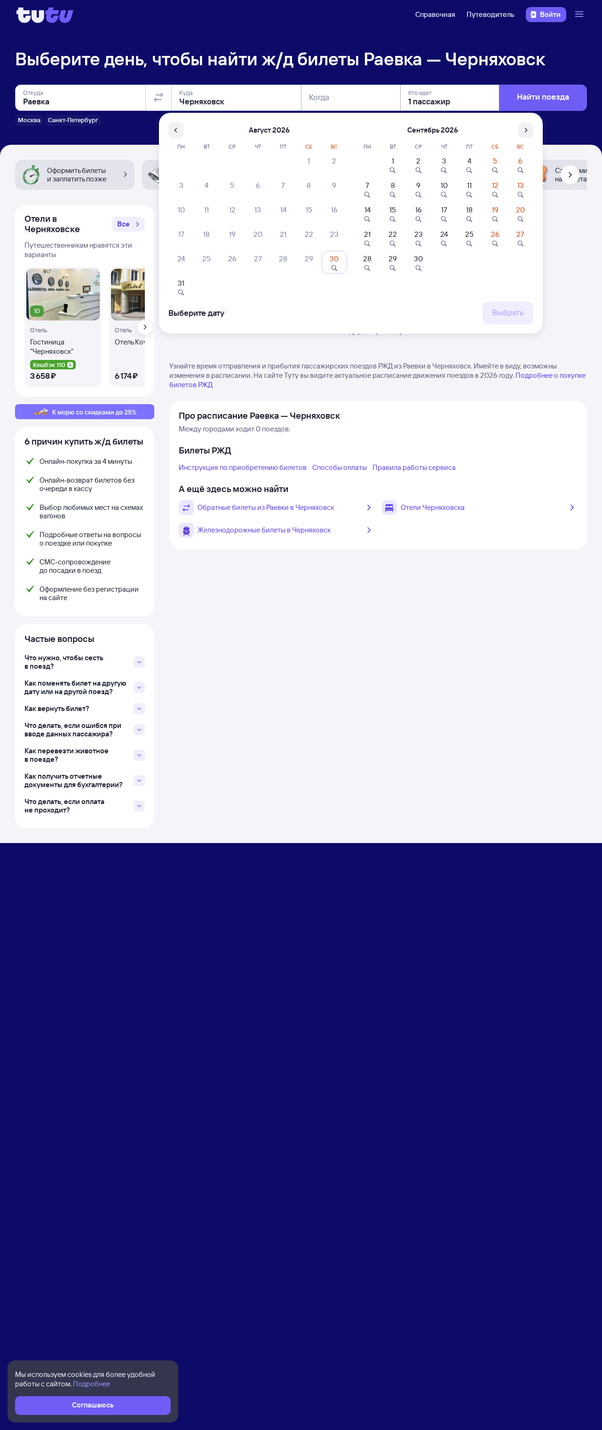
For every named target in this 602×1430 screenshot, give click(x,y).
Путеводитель (491, 14)
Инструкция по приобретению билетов (243, 467)
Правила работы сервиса (414, 467)
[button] (128, 224)
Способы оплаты (339, 467)
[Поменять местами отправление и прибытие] (158, 98)
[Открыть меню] (580, 14)
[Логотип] (45, 14)
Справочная (435, 14)
